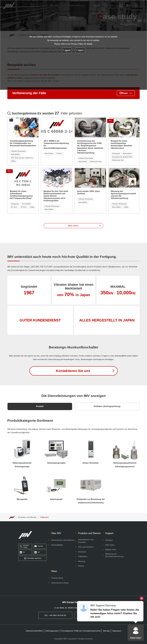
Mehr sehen (73, 226)
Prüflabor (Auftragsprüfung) (107, 406)
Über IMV (56, 533)
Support (109, 533)
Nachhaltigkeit (57, 545)
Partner (81, 566)
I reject (80, 50)
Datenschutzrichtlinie (34, 631)
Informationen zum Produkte (86, 541)
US (39, 552)
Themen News (57, 578)
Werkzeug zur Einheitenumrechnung (114, 555)
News (54, 571)
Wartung (81, 561)
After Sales (109, 545)
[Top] (12, 517)
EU (24, 552)
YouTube (40, 546)
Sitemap (106, 631)
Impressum (116, 631)
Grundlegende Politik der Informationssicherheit (81, 631)
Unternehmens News (59, 583)
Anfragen (109, 540)
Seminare (82, 552)
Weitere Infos (110, 550)
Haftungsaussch (52, 631)
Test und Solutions (86, 547)
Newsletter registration (34, 558)
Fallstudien (44, 517)
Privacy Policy (77, 44)
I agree (66, 50)
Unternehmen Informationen (63, 540)
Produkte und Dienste (27, 517)
